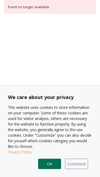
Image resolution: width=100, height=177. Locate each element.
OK (49, 163)
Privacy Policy (19, 151)
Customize (76, 163)
